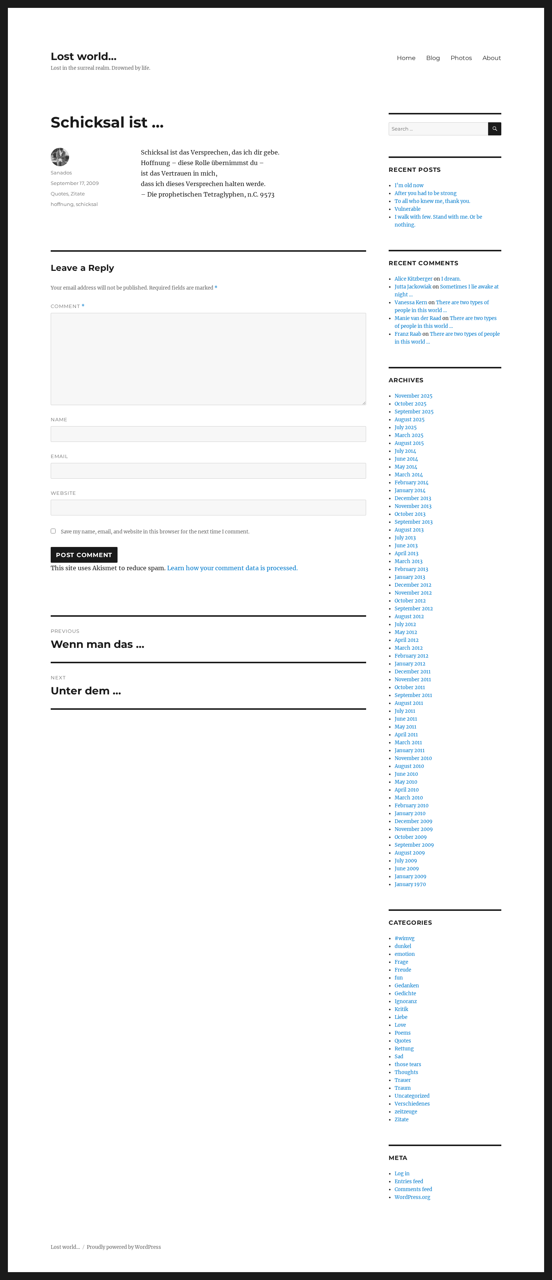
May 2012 (406, 632)
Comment (68, 306)
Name (59, 419)
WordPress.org (412, 1197)
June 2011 (406, 719)
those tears (408, 1064)
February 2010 (411, 805)
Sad (399, 1056)
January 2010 (410, 813)
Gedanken (407, 986)
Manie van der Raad (418, 318)
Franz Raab (408, 334)
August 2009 (410, 853)
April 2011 (406, 735)
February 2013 (411, 569)
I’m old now (409, 185)
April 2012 (407, 640)
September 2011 (413, 695)
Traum (403, 1088)
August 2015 (409, 443)
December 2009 (414, 821)
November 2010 (413, 758)
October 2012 (410, 601)
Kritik (401, 1009)
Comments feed (413, 1189)
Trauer (403, 1080)
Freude (403, 970)
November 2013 (413, 506)
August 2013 (409, 530)
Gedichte (405, 993)
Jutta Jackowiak (413, 287)
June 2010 (406, 774)
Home (406, 58)
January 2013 (410, 577)
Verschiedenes (412, 1104)
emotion (405, 954)
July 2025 (406, 427)
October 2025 (411, 404)
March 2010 (409, 798)
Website (63, 493)
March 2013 (408, 561)
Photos (461, 58)
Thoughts (406, 1072)
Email (59, 456)
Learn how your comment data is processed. (232, 568)
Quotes (59, 194)
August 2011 (409, 703)
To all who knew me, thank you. (432, 201)
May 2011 (405, 727)
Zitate (78, 194)
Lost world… (83, 56)
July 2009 (406, 861)
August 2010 (409, 766)
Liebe (401, 1017)
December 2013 (413, 498)
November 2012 (413, 593)
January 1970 (410, 884)
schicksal (87, 204)
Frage (401, 962)
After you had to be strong (426, 193)
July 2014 (405, 451)
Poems (403, 1033)
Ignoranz (406, 1001)
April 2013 (406, 553)
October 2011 (410, 687)
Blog (433, 58)
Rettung (404, 1049)
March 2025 (409, 435)
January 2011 (410, 750)
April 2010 (407, 790)
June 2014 (406, 459)
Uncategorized (412, 1096)
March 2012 (409, 648)
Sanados (61, 173)
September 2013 (414, 522)
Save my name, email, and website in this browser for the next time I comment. (155, 532)
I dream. (451, 279)
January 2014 (410, 490)
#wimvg (405, 938)
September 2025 (414, 412)
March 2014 (409, 475)
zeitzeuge (406, 1112)
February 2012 (411, 656)
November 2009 (414, 829)
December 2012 (413, 585)
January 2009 (411, 876)
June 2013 (406, 545)
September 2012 (414, 608)
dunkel (403, 946)
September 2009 (414, 845)
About (492, 58)
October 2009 (411, 837)
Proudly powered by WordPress (124, 1247)
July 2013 (405, 538)
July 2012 (405, 624)
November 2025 (414, 396)
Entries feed (409, 1181)
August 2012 (409, 616)
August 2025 (410, 419)
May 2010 (406, 782)
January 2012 (410, 664)
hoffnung (62, 204)
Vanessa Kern (411, 302)
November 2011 (413, 679)
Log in (402, 1173)
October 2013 (410, 514)
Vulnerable (408, 209)
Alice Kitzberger (414, 279)
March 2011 (408, 742)
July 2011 (405, 711)
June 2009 (407, 868)
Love (400, 1025)
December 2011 (413, 672)
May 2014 (406, 467)
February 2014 (411, 482)
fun (399, 978)
